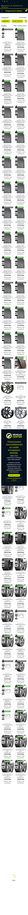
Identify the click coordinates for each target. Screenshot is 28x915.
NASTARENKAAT (20, 41)
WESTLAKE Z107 (7, 521)
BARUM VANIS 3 (20, 800)
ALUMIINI (7, 395)
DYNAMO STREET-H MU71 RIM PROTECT (7, 497)
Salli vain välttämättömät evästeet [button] (14, 479)
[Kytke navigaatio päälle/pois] (1, 11)
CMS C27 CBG (7, 421)
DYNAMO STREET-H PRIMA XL (7, 43)
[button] (24, 30)
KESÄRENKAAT (7, 41)
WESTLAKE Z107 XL (21, 496)
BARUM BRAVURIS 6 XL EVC (7, 600)
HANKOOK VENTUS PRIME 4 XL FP (20, 901)
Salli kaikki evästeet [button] (14, 475)
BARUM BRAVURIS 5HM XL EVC (20, 675)
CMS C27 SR (21, 421)
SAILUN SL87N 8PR (7, 875)
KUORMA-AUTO (21, 370)
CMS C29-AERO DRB (20, 396)
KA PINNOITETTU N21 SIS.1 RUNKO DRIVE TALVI (20, 372)
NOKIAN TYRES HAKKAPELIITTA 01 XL (20, 43)
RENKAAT (6, 21)
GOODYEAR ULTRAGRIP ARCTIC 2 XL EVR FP (20, 548)
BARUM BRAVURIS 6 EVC (21, 522)
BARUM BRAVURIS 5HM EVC (20, 650)
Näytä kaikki (22, 17)
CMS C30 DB (7, 396)
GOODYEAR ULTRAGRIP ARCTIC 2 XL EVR (7, 548)
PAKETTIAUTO (17, 21)
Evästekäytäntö (13, 472)
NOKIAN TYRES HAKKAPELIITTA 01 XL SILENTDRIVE (20, 69)
